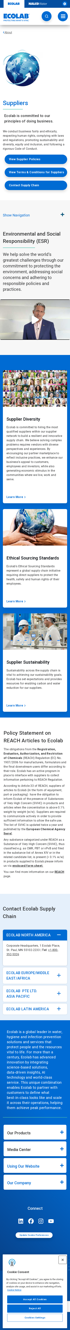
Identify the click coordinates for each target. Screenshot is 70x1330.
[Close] (63, 1260)
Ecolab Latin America (27, 1009)
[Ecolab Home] (15, 17)
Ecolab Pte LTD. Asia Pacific (21, 994)
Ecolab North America (28, 935)
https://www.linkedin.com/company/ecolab (20, 1221)
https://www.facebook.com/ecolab (30, 1221)
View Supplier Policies (25, 159)
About (8, 32)
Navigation (16, 215)
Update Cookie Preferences (34, 1235)
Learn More (14, 497)
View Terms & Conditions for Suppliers (36, 172)
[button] (47, 16)
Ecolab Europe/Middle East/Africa (27, 975)
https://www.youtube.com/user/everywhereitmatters (51, 1221)
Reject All (35, 1308)
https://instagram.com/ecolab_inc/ (41, 1221)
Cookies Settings (35, 1317)
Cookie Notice (14, 1290)
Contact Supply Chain (24, 185)
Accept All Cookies (35, 1299)
